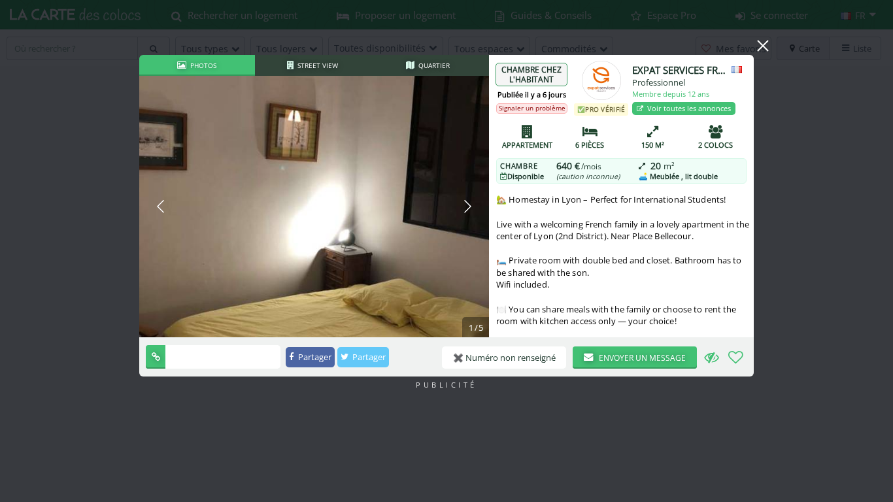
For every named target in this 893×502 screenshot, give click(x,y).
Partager (313, 357)
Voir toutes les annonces (688, 108)
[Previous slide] (161, 206)
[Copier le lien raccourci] (155, 357)
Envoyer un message (641, 357)
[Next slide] (466, 206)
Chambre (519, 166)
